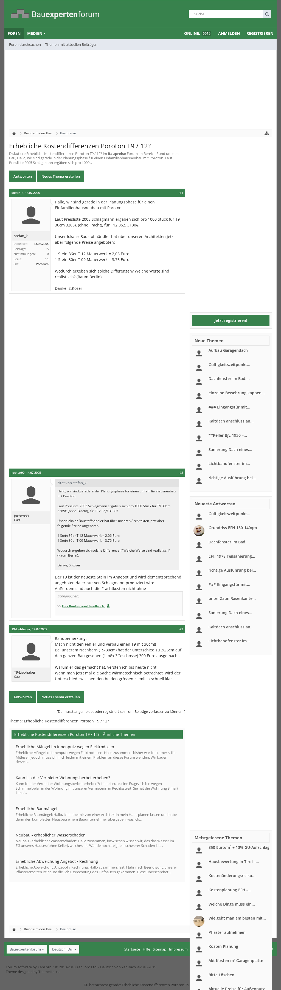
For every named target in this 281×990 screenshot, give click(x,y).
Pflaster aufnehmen (227, 932)
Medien (34, 33)
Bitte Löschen (221, 974)
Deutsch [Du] (62, 949)
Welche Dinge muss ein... (232, 904)
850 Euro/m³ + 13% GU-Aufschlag (239, 847)
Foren (14, 33)
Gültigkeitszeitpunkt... (229, 364)
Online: (197, 33)
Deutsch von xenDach (128, 967)
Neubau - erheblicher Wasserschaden (51, 835)
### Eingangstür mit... (229, 407)
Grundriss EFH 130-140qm (233, 527)
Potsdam (42, 264)
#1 (181, 193)
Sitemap (159, 949)
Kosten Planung (223, 946)
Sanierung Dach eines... (230, 449)
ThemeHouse (49, 971)
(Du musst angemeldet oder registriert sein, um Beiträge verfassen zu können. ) (121, 711)
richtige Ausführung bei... (232, 477)
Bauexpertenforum (25, 949)
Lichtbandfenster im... (229, 463)
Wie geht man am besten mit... (237, 918)
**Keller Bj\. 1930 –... (228, 435)
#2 (181, 473)
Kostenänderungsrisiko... (232, 875)
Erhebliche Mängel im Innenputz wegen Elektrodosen (65, 746)
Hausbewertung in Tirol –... (234, 861)
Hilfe (146, 949)
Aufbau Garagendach (228, 350)
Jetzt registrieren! (231, 320)
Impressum (178, 949)
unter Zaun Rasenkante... (232, 598)
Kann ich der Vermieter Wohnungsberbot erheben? (63, 777)
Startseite (132, 949)
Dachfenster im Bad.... (229, 378)
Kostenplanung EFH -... (230, 889)
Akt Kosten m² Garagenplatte (236, 960)
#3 (181, 629)
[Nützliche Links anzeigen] (267, 133)
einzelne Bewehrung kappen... (237, 392)
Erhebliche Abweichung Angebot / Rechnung (57, 861)
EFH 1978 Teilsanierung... (232, 556)
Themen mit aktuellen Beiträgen (71, 44)
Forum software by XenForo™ (51, 967)
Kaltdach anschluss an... (231, 421)
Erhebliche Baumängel (36, 808)
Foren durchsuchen (25, 44)
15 (47, 249)
